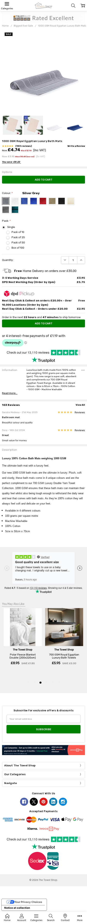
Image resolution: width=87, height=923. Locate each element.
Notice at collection (17, 907)
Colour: (7, 193)
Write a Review (76, 146)
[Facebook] (24, 802)
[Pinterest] (43, 802)
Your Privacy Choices (28, 902)
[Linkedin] (53, 802)
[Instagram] (63, 802)
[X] (34, 802)
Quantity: (7, 259)
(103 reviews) (23, 146)
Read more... (9, 393)
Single (11, 227)
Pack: (6, 220)
